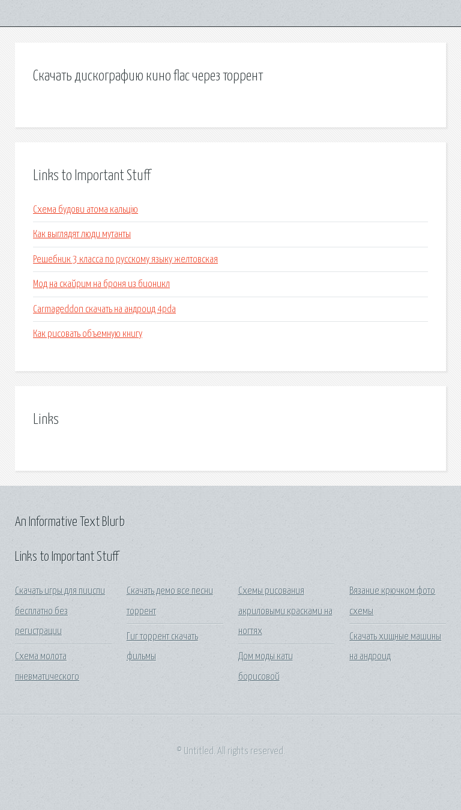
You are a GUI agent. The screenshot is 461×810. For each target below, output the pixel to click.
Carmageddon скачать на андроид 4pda (104, 309)
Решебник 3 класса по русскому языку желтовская (125, 260)
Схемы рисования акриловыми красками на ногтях (285, 611)
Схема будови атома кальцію (85, 210)
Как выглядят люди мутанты (82, 234)
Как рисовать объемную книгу (87, 334)
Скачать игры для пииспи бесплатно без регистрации (60, 611)
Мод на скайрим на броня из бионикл (101, 284)
